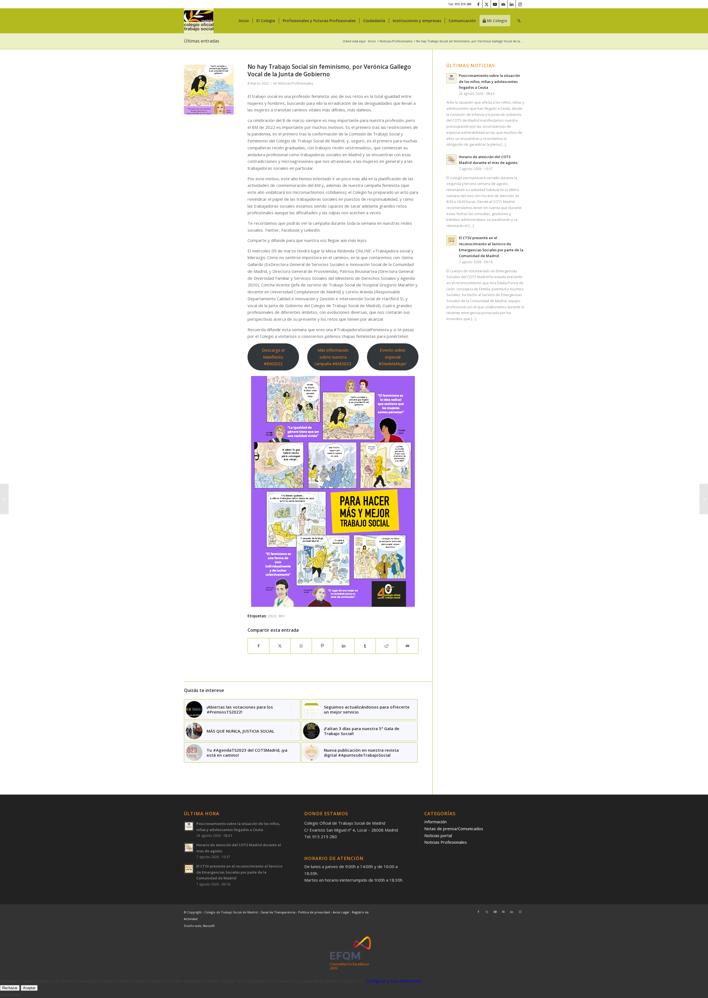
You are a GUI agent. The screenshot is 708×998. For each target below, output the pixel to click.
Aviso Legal (341, 912)
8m (282, 615)
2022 (272, 615)
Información (435, 821)
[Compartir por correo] (407, 646)
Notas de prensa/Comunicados (453, 828)
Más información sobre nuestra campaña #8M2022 (332, 357)
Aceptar (29, 988)
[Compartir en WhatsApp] (301, 646)
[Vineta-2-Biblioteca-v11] (209, 89)
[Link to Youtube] (495, 4)
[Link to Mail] (503, 4)
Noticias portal (438, 835)
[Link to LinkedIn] (511, 4)
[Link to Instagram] (520, 4)
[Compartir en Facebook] (258, 646)
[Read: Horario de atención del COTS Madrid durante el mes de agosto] (451, 159)
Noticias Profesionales (295, 83)
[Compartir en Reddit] (386, 646)
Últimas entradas (201, 41)
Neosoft (209, 926)
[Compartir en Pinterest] (322, 646)
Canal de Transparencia (278, 912)
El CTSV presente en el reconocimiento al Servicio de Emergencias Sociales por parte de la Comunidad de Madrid (239, 872)
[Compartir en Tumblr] (365, 646)
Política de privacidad (314, 912)
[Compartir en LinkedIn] (343, 646)
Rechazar (9, 988)
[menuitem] (244, 20)
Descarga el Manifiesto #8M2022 (273, 357)
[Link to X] (487, 4)
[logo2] (199, 20)
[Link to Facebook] (478, 4)
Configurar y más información (393, 981)
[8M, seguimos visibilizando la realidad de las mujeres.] (703, 499)
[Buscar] (519, 20)
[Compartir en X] (279, 646)
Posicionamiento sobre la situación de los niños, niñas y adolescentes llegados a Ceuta (489, 81)
